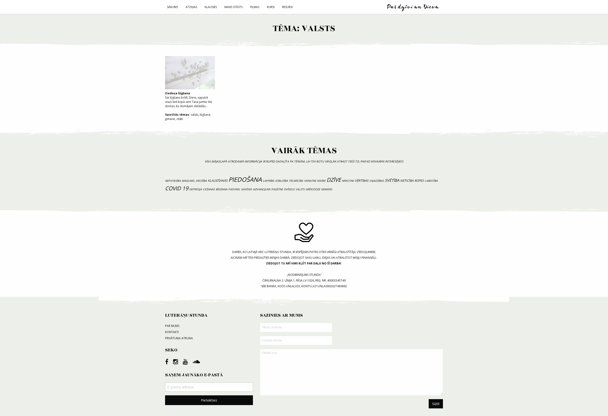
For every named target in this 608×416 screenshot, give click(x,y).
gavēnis (246, 189)
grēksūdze (312, 189)
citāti (179, 119)
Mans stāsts (233, 7)
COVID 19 (176, 188)
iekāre (321, 180)
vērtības (361, 180)
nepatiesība (173, 180)
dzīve (334, 179)
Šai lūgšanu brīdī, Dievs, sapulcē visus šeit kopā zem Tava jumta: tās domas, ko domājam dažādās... (188, 99)
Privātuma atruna (179, 338)
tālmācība (296, 180)
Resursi (287, 7)
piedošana (245, 179)
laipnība (268, 180)
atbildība (281, 180)
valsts (194, 115)
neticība (406, 180)
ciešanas (209, 189)
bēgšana (221, 189)
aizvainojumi (261, 189)
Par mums (172, 326)
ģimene (170, 119)
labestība (431, 180)
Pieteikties (209, 400)
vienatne (310, 180)
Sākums (172, 7)
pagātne (277, 189)
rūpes (419, 180)
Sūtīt (436, 404)
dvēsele (289, 189)
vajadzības (376, 180)
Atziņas (191, 7)
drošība (201, 180)
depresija (195, 189)
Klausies (211, 7)
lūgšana (205, 115)
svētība (392, 180)
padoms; (234, 189)
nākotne (348, 180)
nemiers (326, 189)
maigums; (188, 180)
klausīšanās (218, 180)
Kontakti (172, 332)
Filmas (254, 7)
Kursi (271, 7)
